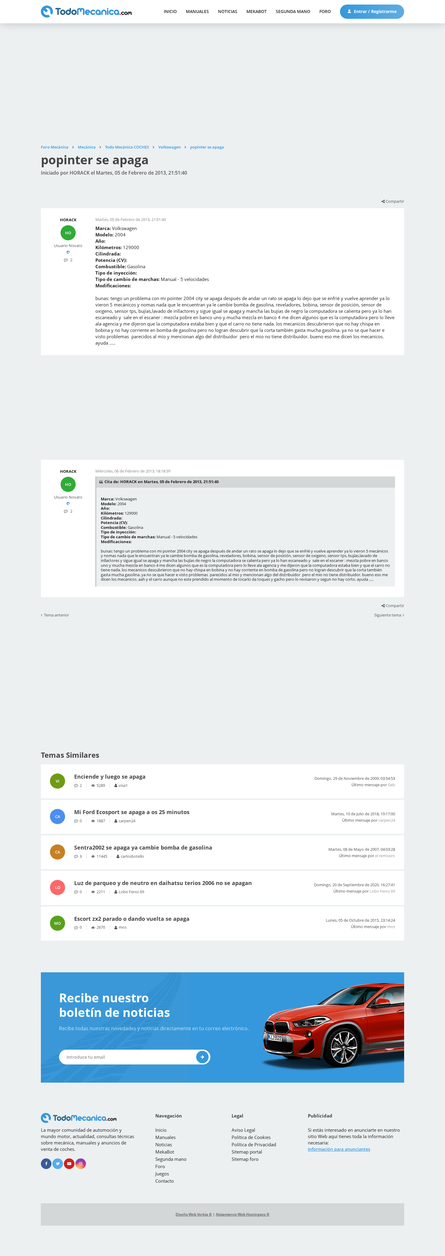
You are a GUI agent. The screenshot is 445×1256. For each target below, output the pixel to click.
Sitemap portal (247, 1152)
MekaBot (256, 11)
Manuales (197, 11)
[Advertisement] (222, 84)
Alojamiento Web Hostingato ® (242, 1214)
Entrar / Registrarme (375, 11)
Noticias (227, 11)
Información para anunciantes (339, 1149)
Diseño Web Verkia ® (194, 1214)
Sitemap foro (245, 1159)
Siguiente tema (387, 615)
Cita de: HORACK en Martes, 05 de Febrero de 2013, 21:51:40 (161, 481)
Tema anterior (56, 615)
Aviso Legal (243, 1130)
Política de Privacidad (254, 1144)
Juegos (162, 1174)
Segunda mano (293, 11)
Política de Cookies (251, 1137)
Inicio (170, 11)
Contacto (164, 1181)
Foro (325, 11)
